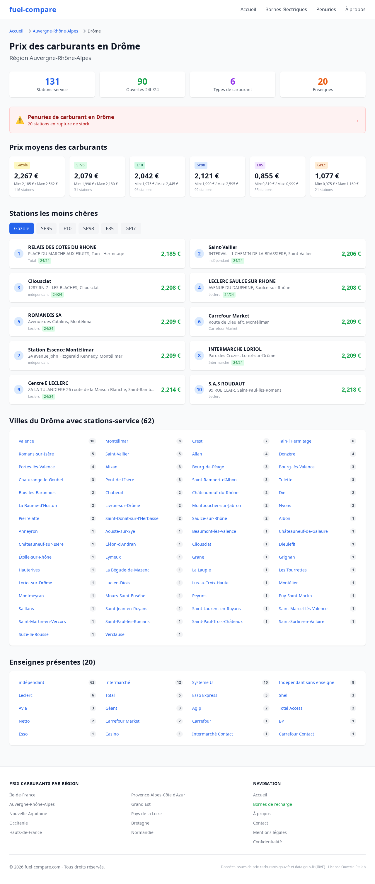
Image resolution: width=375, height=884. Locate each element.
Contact (260, 823)
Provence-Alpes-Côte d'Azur (158, 795)
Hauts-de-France (25, 832)
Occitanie (18, 823)
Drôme (94, 31)
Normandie (142, 832)
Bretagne (140, 823)
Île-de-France (22, 795)
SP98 (88, 228)
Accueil (248, 9)
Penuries (326, 9)
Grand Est (141, 804)
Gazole (21, 228)
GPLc (131, 228)
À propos (355, 9)
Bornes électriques (286, 9)
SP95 (46, 228)
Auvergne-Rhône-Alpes (55, 31)
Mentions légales (270, 832)
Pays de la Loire (146, 813)
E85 (110, 228)
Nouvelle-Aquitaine (28, 813)
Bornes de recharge (272, 804)
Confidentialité (267, 841)
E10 (67, 228)
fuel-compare (32, 9)
